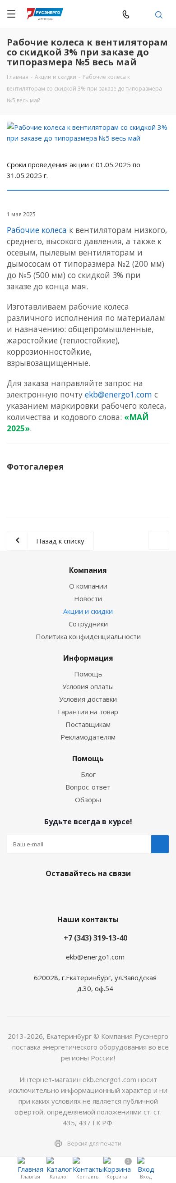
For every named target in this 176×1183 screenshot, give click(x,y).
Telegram (90, 14)
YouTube (97, 895)
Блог (88, 774)
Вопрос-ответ (88, 786)
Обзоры (88, 799)
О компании (88, 585)
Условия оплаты (88, 686)
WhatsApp (108, 14)
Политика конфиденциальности (88, 636)
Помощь (88, 673)
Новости (88, 598)
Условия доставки (88, 698)
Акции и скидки (88, 611)
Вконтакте (52, 895)
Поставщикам (88, 724)
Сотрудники (88, 623)
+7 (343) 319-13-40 (95, 938)
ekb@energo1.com (142, 14)
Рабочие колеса (37, 229)
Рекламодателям (88, 736)
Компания (88, 570)
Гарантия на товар (88, 711)
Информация (88, 658)
